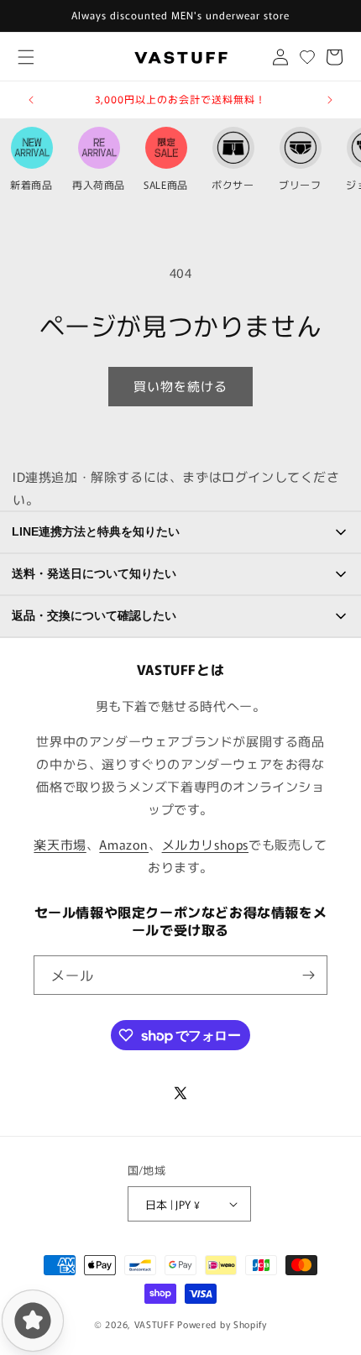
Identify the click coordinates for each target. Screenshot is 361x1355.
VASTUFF (154, 1324)
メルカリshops (205, 844)
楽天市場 (60, 844)
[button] (25, 56)
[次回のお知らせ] (329, 99)
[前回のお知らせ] (31, 99)
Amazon (124, 844)
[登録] (308, 975)
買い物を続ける (180, 386)
